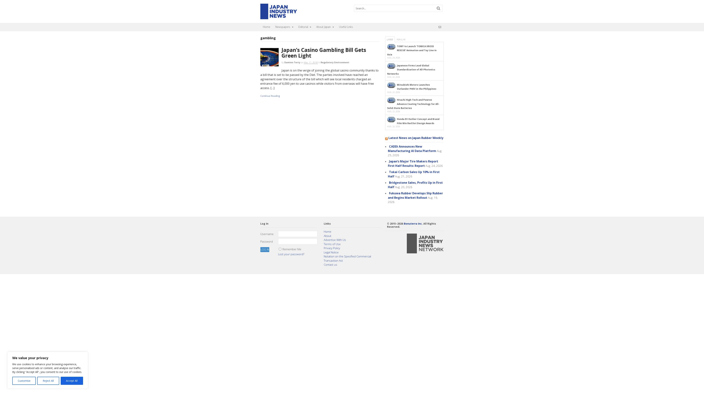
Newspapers (282, 27)
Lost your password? (291, 254)
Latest (390, 39)
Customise (24, 380)
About (327, 236)
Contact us (330, 264)
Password (266, 241)
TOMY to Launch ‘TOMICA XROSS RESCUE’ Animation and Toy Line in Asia (412, 50)
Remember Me (292, 249)
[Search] (438, 8)
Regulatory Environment (335, 62)
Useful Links (346, 27)
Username (267, 234)
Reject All (48, 380)
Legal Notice (331, 252)
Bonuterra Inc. (413, 223)
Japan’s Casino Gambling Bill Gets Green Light (323, 52)
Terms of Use (332, 244)
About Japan (323, 27)
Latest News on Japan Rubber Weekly (415, 138)
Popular (401, 39)
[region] (47, 370)
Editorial (303, 27)
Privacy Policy (332, 248)
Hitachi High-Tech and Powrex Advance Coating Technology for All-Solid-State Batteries (413, 104)
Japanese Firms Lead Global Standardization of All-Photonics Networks (411, 69)
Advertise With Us (335, 240)
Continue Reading (270, 96)
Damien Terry (292, 62)
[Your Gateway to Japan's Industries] (278, 17)
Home (266, 27)
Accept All (72, 380)
